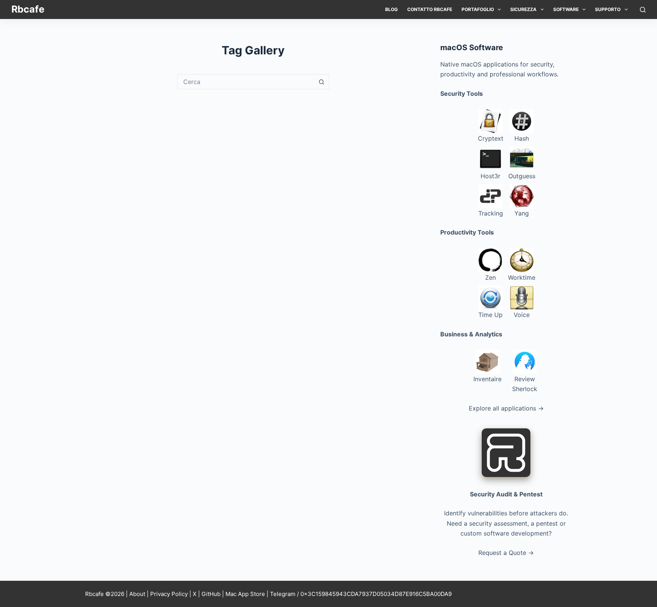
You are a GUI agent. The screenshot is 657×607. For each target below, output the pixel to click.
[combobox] (246, 81)
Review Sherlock (524, 384)
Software (566, 9)
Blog (391, 9)
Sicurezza (523, 9)
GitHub (211, 593)
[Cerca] (643, 10)
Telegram (282, 593)
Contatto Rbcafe (429, 9)
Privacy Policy (169, 593)
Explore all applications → (506, 408)
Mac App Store (245, 593)
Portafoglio (478, 9)
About (137, 593)
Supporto (607, 9)
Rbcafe (27, 9)
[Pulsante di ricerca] (321, 81)
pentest (547, 523)
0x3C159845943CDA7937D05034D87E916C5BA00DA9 (376, 593)
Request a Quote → (506, 552)
